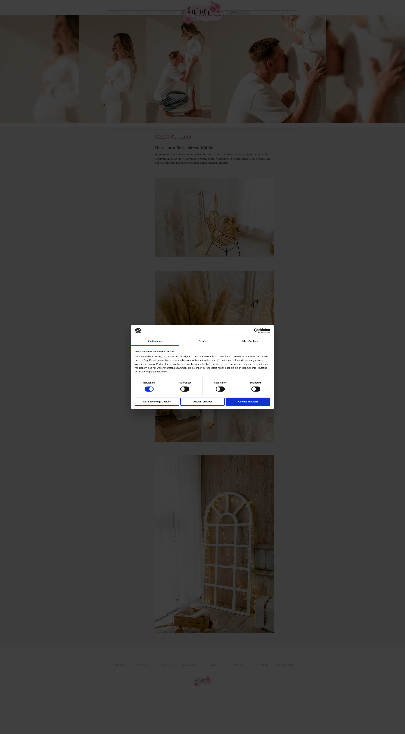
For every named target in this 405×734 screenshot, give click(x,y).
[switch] (184, 389)
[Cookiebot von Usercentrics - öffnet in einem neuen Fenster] (256, 330)
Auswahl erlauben (202, 401)
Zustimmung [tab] (155, 341)
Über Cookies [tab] (250, 341)
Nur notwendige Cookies (157, 401)
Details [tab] (202, 341)
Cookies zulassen (248, 401)
